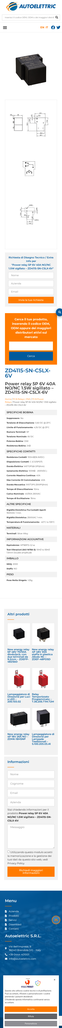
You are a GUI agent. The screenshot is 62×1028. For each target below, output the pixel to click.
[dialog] (31, 1001)
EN (42, 27)
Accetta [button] (31, 1009)
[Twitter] (58, 27)
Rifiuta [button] (31, 1016)
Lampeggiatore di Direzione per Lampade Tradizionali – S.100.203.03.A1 (43, 739)
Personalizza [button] (31, 1023)
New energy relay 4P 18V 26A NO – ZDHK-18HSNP (18, 737)
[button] (5, 27)
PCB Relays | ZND (22, 399)
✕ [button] (55, 979)
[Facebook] (53, 27)
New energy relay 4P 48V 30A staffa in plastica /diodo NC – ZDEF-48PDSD (43, 654)
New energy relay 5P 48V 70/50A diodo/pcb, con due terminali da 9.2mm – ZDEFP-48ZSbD (18, 655)
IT (47, 27)
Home (8, 399)
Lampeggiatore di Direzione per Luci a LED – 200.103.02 (18, 698)
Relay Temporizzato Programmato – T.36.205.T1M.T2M (43, 698)
